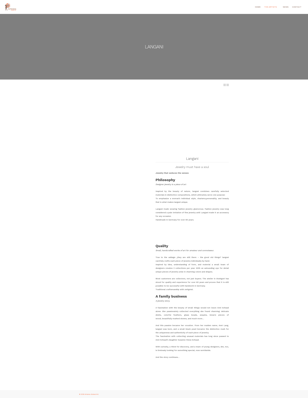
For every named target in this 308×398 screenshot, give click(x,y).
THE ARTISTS (270, 7)
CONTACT (296, 7)
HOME (258, 7)
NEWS (286, 7)
